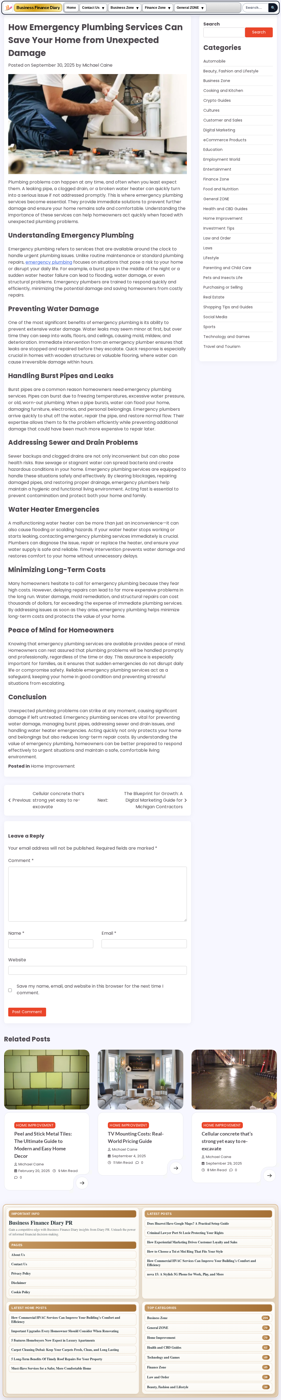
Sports (209, 326)
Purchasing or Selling (223, 287)
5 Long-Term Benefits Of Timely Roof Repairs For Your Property (57, 1359)
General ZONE (188, 8)
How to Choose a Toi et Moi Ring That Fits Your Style (185, 1251)
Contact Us (91, 8)
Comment (21, 860)
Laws (207, 248)
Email (109, 933)
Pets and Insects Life (223, 277)
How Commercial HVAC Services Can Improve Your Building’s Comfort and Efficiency (201, 1262)
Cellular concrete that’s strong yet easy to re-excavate (227, 1141)
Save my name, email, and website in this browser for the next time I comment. (90, 989)
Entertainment (217, 169)
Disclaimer (18, 1282)
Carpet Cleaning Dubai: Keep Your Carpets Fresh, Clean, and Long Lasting (65, 1349)
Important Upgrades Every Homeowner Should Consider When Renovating (65, 1331)
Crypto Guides (217, 100)
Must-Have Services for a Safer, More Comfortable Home (51, 1368)
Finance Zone (155, 8)
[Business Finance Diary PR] (8, 8)
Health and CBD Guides (225, 209)
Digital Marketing (219, 130)
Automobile (214, 61)
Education (213, 149)
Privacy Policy (21, 1273)
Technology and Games (226, 336)
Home (71, 8)
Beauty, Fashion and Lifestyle (230, 71)
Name (16, 933)
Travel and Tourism (221, 346)
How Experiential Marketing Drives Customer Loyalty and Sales (192, 1242)
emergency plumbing (49, 262)
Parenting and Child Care (227, 268)
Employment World (221, 159)
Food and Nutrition (220, 189)
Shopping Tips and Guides (228, 307)
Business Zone (122, 8)
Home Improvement (53, 766)
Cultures (211, 110)
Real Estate (213, 297)
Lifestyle (211, 258)
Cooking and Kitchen (223, 90)
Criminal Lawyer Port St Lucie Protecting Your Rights (185, 1232)
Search (211, 24)
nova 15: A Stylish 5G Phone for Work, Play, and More (185, 1274)
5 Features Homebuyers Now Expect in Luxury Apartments (53, 1340)
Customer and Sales (222, 120)
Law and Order (217, 238)
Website (17, 960)
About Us (18, 1254)
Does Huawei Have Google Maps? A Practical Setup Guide (188, 1223)
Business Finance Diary (38, 8)
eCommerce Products (224, 140)
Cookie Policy (20, 1292)
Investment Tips (218, 228)
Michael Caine (97, 65)
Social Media (215, 317)
